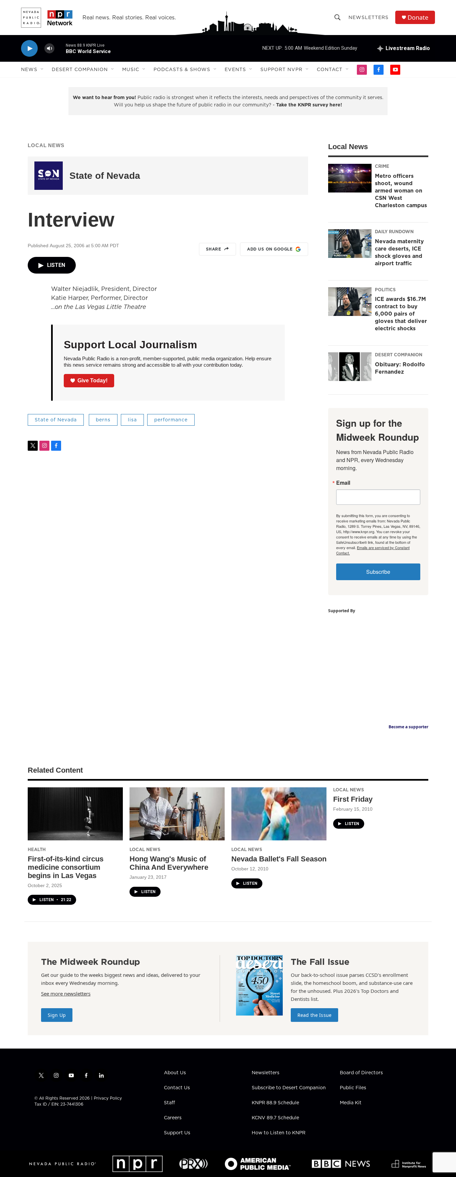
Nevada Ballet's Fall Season (278, 859)
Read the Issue (314, 1015)
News (29, 69)
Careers (173, 1118)
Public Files (353, 1088)
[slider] (60, 48)
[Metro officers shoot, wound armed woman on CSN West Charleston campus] (350, 178)
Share (213, 249)
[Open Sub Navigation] (42, 69)
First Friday (353, 799)
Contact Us (177, 1088)
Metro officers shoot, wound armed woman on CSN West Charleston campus (401, 190)
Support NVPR (281, 69)
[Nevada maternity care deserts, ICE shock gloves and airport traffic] (350, 243)
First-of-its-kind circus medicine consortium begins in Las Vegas (65, 867)
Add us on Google (269, 249)
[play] (29, 48)
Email (343, 482)
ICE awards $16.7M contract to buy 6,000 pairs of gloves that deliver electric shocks (401, 313)
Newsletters (369, 17)
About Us (175, 1073)
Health (37, 849)
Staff (169, 1103)
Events (235, 69)
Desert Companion (80, 69)
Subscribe (378, 571)
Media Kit (351, 1103)
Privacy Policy (108, 1098)
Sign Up (57, 1015)
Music (130, 69)
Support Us (177, 1133)
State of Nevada (104, 175)
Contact (330, 69)
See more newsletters (65, 993)
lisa (132, 419)
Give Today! (92, 380)
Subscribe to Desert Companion (289, 1088)
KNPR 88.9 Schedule (275, 1103)
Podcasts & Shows (182, 69)
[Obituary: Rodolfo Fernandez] (350, 366)
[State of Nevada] (48, 175)
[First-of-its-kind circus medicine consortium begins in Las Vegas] (75, 813)
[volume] (49, 48)
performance (171, 419)
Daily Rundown (394, 232)
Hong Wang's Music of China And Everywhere (169, 863)
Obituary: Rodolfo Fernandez (400, 368)
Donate (418, 17)
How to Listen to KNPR (278, 1133)
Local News (46, 145)
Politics (385, 290)
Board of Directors (361, 1073)
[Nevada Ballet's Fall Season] (278, 813)
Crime (382, 166)
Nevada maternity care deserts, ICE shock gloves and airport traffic (399, 252)
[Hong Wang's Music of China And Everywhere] (177, 813)
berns (103, 419)
